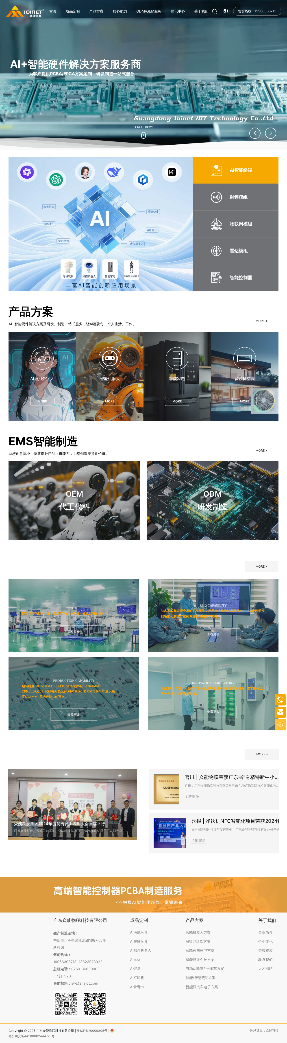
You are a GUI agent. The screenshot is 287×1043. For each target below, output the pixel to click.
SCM (73, 608)
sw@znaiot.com (84, 983)
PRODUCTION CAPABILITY (73, 680)
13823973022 (90, 962)
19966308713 (64, 962)
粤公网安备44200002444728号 (32, 1036)
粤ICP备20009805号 (92, 1030)
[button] (270, 133)
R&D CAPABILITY (213, 605)
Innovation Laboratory (213, 683)
